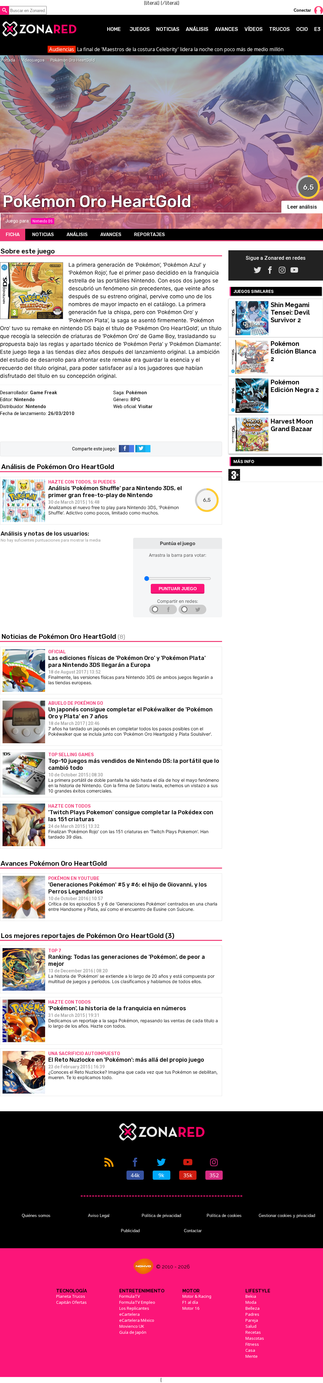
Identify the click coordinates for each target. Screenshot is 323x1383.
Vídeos (253, 29)
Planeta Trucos (70, 1296)
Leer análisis (302, 207)
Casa (250, 1350)
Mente (251, 1356)
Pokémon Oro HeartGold (72, 60)
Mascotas (254, 1338)
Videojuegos (32, 60)
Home (114, 29)
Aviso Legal (98, 1215)
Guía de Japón (132, 1332)
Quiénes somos (36, 1215)
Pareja (251, 1320)
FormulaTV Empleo (137, 1302)
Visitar (145, 406)
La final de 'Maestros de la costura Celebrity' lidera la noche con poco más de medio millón (166, 49)
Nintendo (24, 399)
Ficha (13, 234)
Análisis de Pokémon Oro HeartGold (57, 467)
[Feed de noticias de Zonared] (109, 1168)
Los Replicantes (134, 1308)
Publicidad (130, 1230)
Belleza (252, 1308)
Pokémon (136, 392)
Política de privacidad (161, 1215)
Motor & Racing (196, 1296)
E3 (317, 29)
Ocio (302, 29)
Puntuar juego (178, 588)
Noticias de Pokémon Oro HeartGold (63, 636)
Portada (8, 60)
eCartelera (129, 1314)
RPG (135, 399)
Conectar (302, 10)
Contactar (193, 1230)
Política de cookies (224, 1215)
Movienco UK (131, 1326)
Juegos (140, 29)
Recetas (253, 1332)
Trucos (279, 29)
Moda (250, 1302)
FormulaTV (129, 1296)
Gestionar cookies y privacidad (287, 1215)
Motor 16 (191, 1308)
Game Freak (43, 392)
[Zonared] (39, 29)
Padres (252, 1314)
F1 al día (190, 1302)
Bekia (250, 1296)
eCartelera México (136, 1320)
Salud (250, 1326)
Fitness (252, 1344)
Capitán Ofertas (71, 1302)
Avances (226, 29)
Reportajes (149, 234)
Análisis (197, 29)
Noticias (167, 29)
